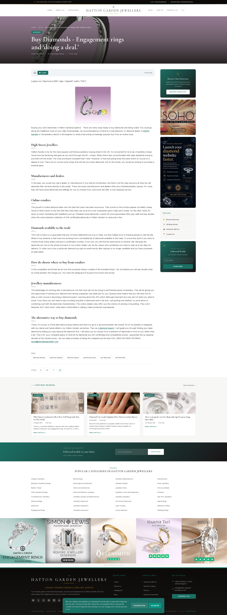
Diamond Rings (36, 501)
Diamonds (35, 506)
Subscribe (178, 266)
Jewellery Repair (121, 483)
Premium (160, 492)
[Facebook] (33, 600)
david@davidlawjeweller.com (44, 342)
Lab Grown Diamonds (123, 501)
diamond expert (106, 328)
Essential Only (139, 605)
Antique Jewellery (37, 479)
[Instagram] (44, 600)
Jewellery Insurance (80, 510)
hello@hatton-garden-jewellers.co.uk (183, 589)
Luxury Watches (121, 510)
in (47, 370)
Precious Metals (163, 488)
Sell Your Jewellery (164, 497)
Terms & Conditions (37, 611)
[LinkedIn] (54, 600)
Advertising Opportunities (181, 2)
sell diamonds (120, 358)
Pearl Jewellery (163, 483)
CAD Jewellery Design (39, 492)
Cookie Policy (62, 611)
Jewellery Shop (121, 488)
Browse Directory (178, 92)
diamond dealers (39, 358)
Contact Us (172, 10)
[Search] (183, 10)
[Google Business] (59, 600)
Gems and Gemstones (81, 488)
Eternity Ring (77, 479)
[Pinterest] (49, 600)
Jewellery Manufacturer (124, 479)
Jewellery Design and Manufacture (86, 497)
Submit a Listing (148, 586)
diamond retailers (56, 358)
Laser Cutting (120, 506)
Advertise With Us (171, 229)
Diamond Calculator (150, 594)
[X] (38, 600)
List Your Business (159, 2)
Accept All (155, 605)
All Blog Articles (170, 224)
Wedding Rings (162, 510)
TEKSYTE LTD (191, 611)
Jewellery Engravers (80, 506)
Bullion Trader (36, 488)
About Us (60, 10)
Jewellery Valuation (122, 497)
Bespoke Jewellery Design (41, 483)
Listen (43, 73)
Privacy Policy (50, 611)
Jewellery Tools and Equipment (126, 492)
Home (50, 10)
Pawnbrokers (162, 479)
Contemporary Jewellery (40, 497)
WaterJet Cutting (163, 506)
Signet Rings (162, 501)
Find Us (159, 10)
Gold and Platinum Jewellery (83, 492)
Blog (150, 10)
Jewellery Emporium (80, 501)
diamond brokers (89, 358)
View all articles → (189, 385)
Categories (73, 10)
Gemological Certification (82, 483)
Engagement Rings (38, 510)
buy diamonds (105, 358)
